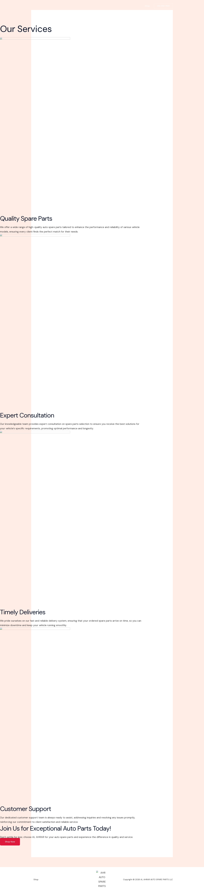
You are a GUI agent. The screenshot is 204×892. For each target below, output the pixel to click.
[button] (163, 6)
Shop (147, 6)
